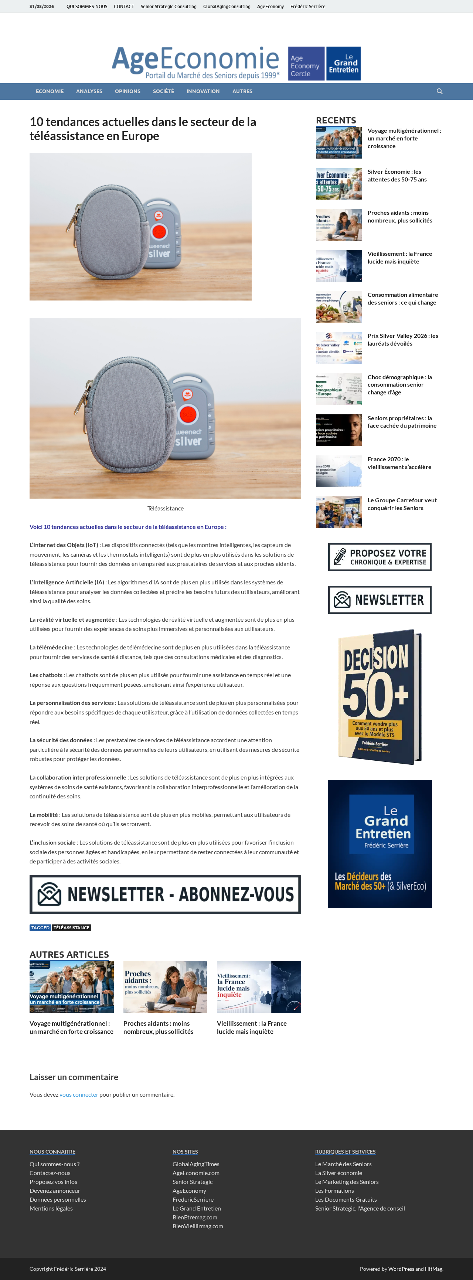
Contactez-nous (50, 1172)
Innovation (203, 91)
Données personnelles (58, 1199)
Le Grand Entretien (197, 1208)
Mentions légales (51, 1208)
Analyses (89, 91)
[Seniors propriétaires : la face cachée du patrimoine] (339, 418)
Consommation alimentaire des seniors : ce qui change (403, 298)
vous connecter (78, 1094)
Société (163, 91)
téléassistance (71, 927)
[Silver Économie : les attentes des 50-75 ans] (339, 172)
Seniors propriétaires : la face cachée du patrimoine (402, 421)
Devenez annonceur (55, 1190)
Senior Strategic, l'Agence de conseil (360, 1208)
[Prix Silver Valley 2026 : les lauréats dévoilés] (339, 336)
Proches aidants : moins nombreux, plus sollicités (158, 1027)
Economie (50, 91)
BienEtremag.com (195, 1216)
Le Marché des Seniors (343, 1163)
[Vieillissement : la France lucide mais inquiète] (259, 989)
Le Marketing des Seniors (347, 1181)
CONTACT (124, 6)
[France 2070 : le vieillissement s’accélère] (339, 459)
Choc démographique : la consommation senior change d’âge (400, 384)
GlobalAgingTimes (196, 1163)
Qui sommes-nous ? (54, 1163)
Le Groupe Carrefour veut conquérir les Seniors (402, 503)
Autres (242, 91)
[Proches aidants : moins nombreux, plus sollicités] (165, 989)
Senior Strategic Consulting (169, 6)
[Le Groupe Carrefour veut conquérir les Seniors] (339, 500)
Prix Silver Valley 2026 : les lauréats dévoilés (403, 339)
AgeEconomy (270, 6)
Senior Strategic (192, 1181)
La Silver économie (338, 1172)
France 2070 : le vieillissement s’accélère (400, 462)
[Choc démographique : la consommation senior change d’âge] (339, 377)
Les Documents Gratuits (346, 1199)
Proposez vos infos (53, 1181)
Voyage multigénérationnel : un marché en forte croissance (71, 1027)
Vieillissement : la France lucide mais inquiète (252, 1027)
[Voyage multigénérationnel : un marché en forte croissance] (72, 989)
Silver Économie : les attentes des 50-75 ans (397, 175)
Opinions (127, 91)
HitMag (433, 1269)
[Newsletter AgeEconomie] (165, 911)
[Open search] (439, 91)
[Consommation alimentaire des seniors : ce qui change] (339, 295)
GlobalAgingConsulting (227, 6)
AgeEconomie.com (196, 1172)
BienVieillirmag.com (198, 1225)
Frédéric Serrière (308, 6)
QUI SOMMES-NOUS (87, 6)
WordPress (401, 1269)
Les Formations (334, 1190)
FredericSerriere (193, 1199)
